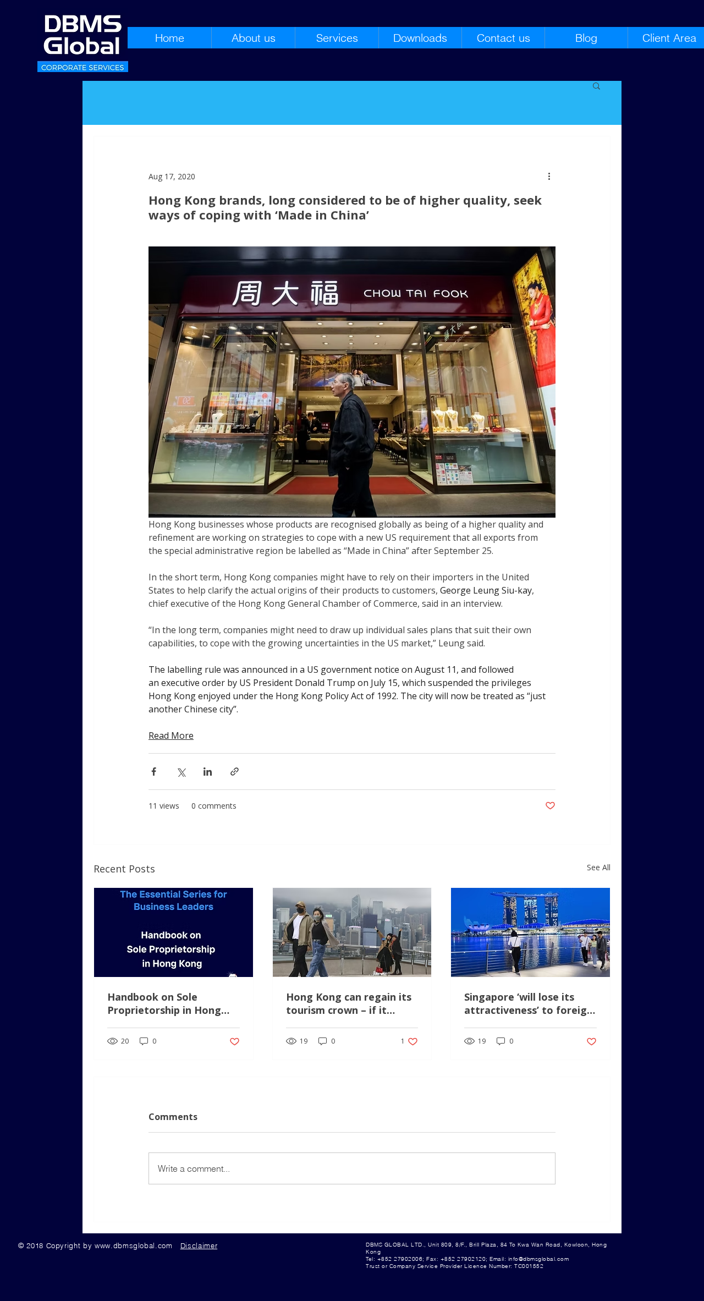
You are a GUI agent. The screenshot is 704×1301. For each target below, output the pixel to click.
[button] (596, 85)
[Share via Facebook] (153, 771)
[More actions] (549, 176)
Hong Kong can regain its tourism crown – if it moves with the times (348, 1003)
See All (598, 867)
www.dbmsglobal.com (134, 1245)
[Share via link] (234, 771)
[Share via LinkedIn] (207, 771)
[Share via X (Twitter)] (180, 771)
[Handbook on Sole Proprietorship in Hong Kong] (173, 932)
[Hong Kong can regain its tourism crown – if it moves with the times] (352, 932)
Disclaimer (199, 1245)
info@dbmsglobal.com (538, 1258)
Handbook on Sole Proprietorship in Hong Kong (164, 1003)
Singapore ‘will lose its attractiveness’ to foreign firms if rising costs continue (528, 1003)
